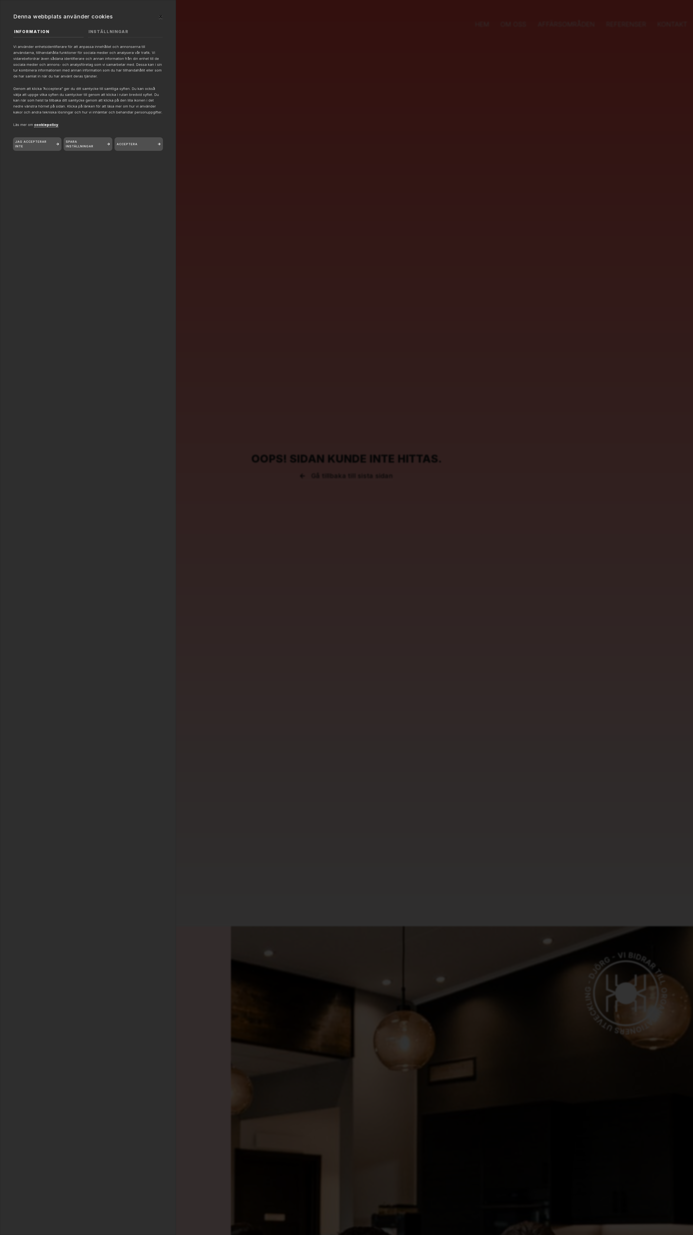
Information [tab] (32, 31)
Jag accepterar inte (31, 144)
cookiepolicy (46, 125)
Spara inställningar (79, 144)
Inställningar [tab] (109, 31)
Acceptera (127, 144)
